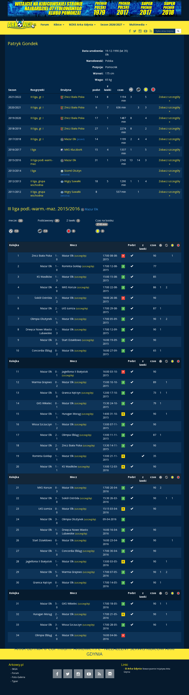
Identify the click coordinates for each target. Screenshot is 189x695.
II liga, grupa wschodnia (37, 183)
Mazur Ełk (70, 139)
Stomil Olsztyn (72, 170)
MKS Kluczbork (73, 149)
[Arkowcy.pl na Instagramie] (140, 31)
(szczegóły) (80, 255)
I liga (33, 149)
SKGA (15, 669)
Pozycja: (97, 67)
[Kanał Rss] (150, 31)
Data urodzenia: (92, 51)
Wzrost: (98, 73)
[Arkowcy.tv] (145, 31)
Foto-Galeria (18, 677)
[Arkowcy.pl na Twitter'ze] (135, 31)
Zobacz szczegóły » (169, 98)
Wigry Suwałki (72, 181)
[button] (178, 31)
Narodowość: (94, 61)
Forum (45, 24)
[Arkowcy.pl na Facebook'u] (130, 31)
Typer (15, 681)
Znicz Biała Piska (74, 97)
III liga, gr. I (36, 97)
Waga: (99, 79)
